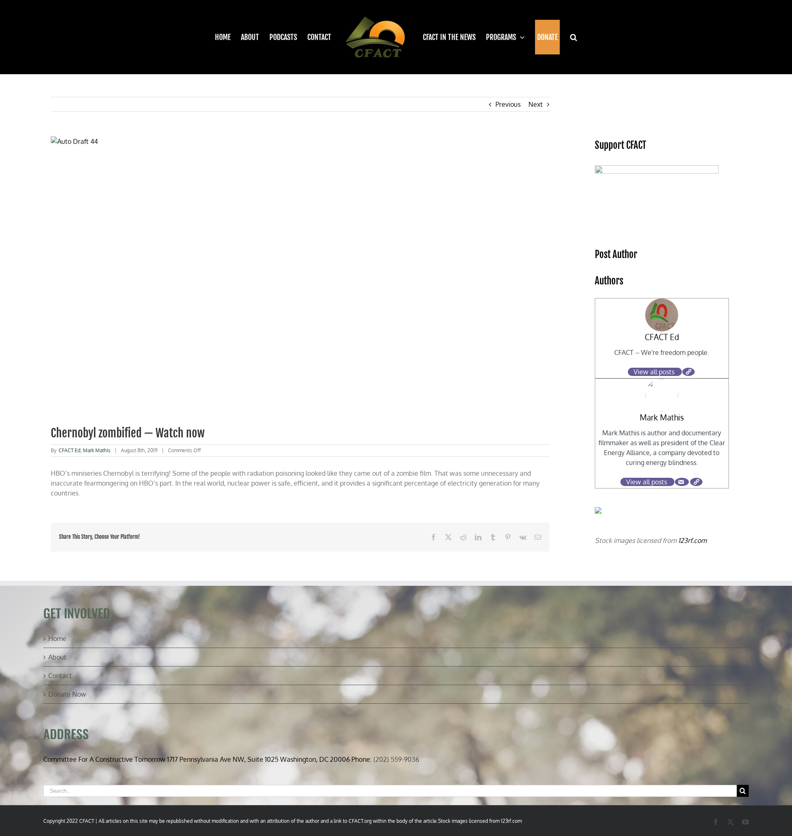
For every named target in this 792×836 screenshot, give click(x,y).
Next (535, 104)
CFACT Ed (69, 450)
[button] (568, 37)
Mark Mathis (97, 450)
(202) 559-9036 (396, 759)
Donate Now (67, 694)
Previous (508, 104)
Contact (60, 676)
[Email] (682, 482)
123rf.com (692, 540)
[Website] (688, 372)
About (57, 657)
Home (57, 638)
